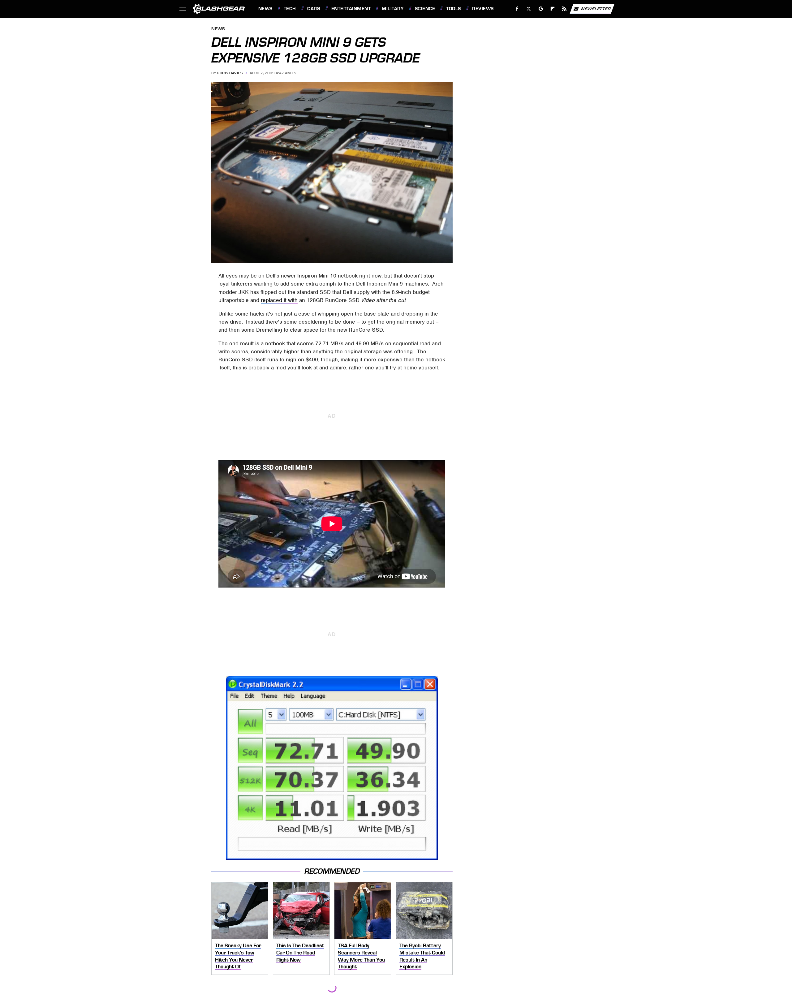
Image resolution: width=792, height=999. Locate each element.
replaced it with (279, 300)
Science (425, 8)
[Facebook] (517, 9)
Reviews (482, 8)
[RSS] (564, 9)
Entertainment (351, 8)
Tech (290, 8)
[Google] (540, 9)
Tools (453, 8)
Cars (313, 8)
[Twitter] (528, 9)
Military (392, 8)
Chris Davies (230, 73)
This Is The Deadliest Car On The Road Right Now (300, 952)
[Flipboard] (552, 9)
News (265, 8)
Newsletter (595, 8)
